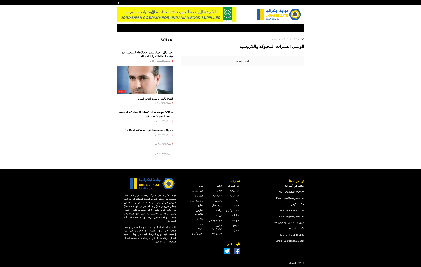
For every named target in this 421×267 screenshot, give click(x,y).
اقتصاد (237, 205)
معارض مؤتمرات (199, 212)
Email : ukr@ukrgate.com (290, 198)
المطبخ (237, 230)
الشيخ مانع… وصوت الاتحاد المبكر (155, 98)
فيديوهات (199, 195)
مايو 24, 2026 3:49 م (163, 103)
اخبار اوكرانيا (234, 185)
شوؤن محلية (216, 233)
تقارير (219, 190)
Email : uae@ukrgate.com (290, 240)
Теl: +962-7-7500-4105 (292, 210)
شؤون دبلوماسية (217, 226)
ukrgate (293, 263)
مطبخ (200, 205)
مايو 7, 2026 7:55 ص (163, 144)
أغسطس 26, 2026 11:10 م (161, 60)
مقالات (121, 91)
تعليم (219, 185)
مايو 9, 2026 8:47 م (164, 120)
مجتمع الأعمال (196, 200)
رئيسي (218, 200)
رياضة (219, 210)
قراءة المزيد (160, 241)
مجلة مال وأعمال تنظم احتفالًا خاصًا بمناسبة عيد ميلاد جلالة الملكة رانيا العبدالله (147, 54)
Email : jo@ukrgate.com (291, 216)
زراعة (219, 215)
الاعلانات (236, 215)
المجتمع (236, 225)
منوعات (199, 228)
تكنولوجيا (217, 195)
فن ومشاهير (197, 190)
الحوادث (236, 220)
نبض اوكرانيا (197, 233)
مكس (200, 223)
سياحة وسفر (215, 220)
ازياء (238, 200)
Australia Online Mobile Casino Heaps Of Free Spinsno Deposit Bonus (146, 114)
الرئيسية (300, 38)
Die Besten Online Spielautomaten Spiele (148, 130)
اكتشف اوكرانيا (233, 210)
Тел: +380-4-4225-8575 (291, 192)
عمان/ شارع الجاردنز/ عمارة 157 (288, 222)
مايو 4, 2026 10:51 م (163, 153)
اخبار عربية (235, 195)
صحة (200, 185)
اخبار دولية (235, 190)
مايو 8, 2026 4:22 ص (163, 134)
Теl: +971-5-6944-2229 (292, 234)
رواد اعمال (216, 205)
